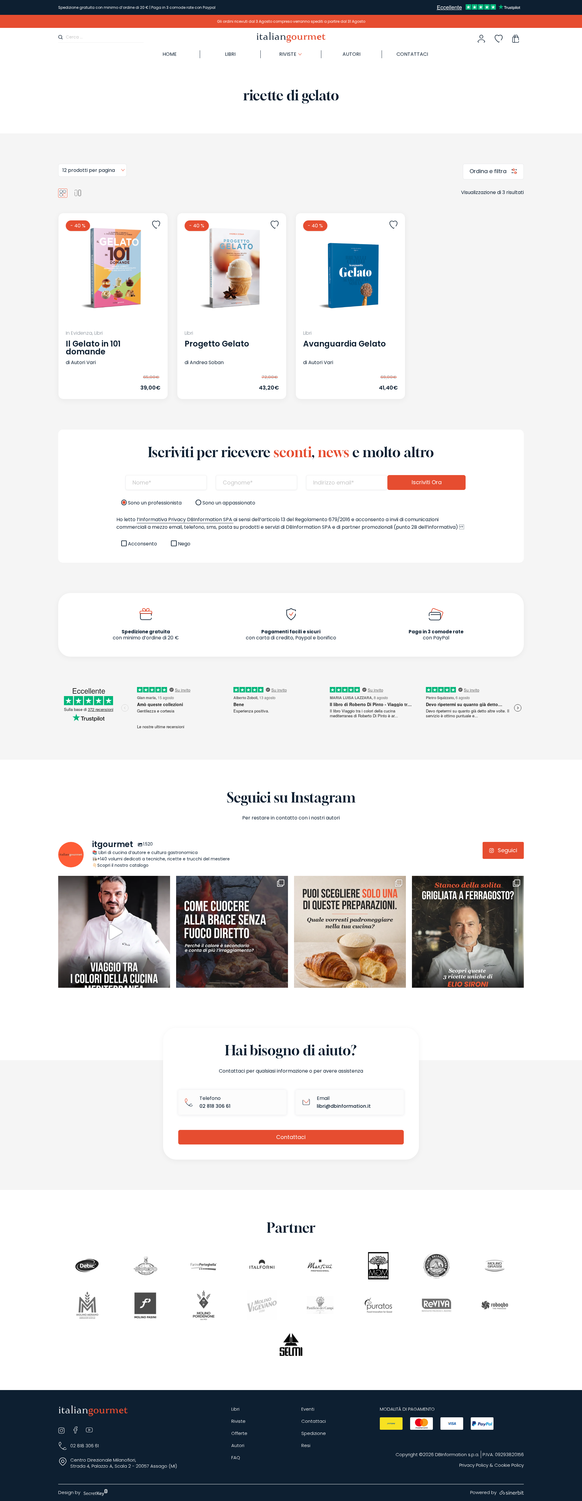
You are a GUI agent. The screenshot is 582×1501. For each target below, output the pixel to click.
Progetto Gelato (217, 343)
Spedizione (313, 1433)
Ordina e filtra (489, 171)
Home (169, 54)
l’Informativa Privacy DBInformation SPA (185, 519)
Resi (305, 1445)
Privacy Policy (473, 1465)
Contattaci (412, 54)
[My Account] (481, 39)
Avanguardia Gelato (344, 343)
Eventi (307, 1409)
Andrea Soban (207, 362)
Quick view (98, 382)
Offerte (239, 1433)
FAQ (235, 1457)
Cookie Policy (509, 1465)
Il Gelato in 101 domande (93, 347)
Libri (230, 54)
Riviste (238, 1421)
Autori (351, 54)
